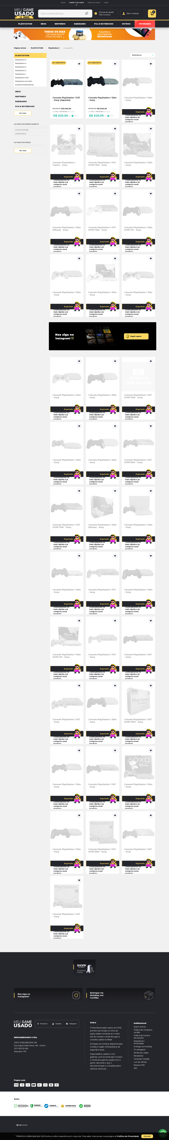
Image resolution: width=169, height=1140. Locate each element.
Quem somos (140, 1027)
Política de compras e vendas (143, 1031)
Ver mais (22, 113)
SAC (135, 1068)
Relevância (136, 55)
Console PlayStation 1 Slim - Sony (138, 99)
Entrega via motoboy (143, 1046)
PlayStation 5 (20, 60)
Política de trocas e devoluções (142, 1036)
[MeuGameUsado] (24, 13)
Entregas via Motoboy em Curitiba (97, 995)
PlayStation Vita (22, 78)
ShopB (63, 2)
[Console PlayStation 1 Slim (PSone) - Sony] (66, 220)
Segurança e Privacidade (139, 1042)
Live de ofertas (140, 1062)
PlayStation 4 (20, 63)
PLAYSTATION (37, 48)
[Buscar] (86, 14)
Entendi (147, 1136)
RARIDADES (20, 134)
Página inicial (20, 48)
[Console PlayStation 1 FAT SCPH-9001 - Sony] (138, 712)
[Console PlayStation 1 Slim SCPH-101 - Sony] (138, 220)
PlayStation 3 (20, 67)
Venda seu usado (94, 2)
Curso (106, 2)
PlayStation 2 (20, 70)
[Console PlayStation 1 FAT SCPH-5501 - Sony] (138, 453)
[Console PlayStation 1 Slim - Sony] (102, 89)
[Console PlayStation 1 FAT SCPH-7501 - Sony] (102, 156)
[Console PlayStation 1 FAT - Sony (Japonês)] (66, 89)
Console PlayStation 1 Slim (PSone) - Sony (67, 228)
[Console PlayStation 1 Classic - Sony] (66, 156)
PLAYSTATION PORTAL (24, 85)
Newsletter (138, 1056)
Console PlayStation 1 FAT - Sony (102, 591)
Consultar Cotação (142, 1059)
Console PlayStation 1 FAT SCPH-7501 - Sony (102, 163)
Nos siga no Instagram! (24, 995)
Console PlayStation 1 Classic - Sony (64, 163)
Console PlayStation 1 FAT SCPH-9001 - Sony (138, 720)
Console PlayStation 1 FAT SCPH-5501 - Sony (138, 461)
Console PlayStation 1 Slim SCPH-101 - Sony (138, 228)
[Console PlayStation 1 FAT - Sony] (102, 583)
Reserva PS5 (139, 1065)
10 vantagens (139, 1050)
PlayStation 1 (54, 48)
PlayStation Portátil (23, 81)
